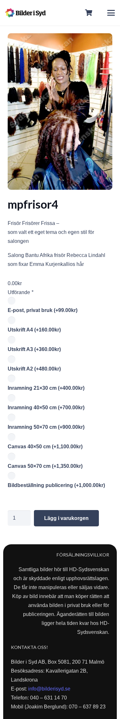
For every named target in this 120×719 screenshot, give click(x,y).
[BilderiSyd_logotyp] (25, 13)
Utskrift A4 (34, 329)
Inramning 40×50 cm (46, 407)
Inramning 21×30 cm (46, 388)
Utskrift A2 (34, 368)
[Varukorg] (89, 13)
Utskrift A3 (34, 349)
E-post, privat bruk (42, 310)
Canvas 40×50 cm (45, 446)
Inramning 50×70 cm (46, 427)
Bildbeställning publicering (56, 485)
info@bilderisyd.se (49, 688)
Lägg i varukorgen (66, 518)
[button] (111, 13)
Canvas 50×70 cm (45, 466)
